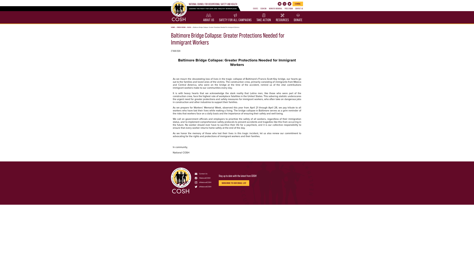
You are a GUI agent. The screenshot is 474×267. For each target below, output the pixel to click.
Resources (282, 20)
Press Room (289, 9)
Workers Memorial (275, 9)
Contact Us (299, 9)
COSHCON (263, 9)
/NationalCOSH (204, 178)
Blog (189, 27)
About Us (208, 20)
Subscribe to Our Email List (234, 183)
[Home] (181, 193)
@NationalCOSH (205, 182)
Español (298, 4)
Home (173, 27)
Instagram (284, 4)
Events (255, 9)
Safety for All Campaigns (235, 20)
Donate (298, 20)
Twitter (289, 4)
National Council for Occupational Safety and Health (213, 4)
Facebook (279, 4)
